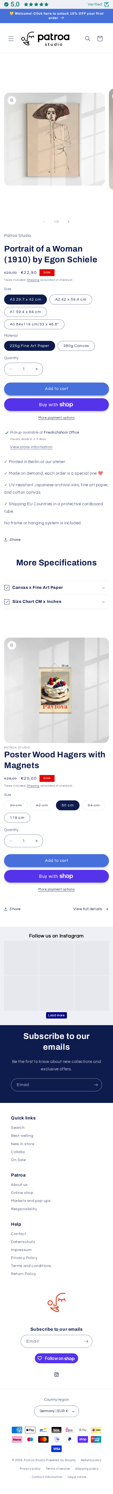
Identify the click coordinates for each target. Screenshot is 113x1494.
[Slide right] (69, 222)
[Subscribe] (96, 1084)
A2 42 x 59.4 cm (70, 299)
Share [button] (15, 540)
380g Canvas (76, 346)
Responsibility (24, 1209)
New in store (22, 1144)
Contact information (47, 1477)
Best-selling (22, 1136)
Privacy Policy (24, 1258)
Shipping (33, 280)
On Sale (18, 1160)
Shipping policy (86, 1468)
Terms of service (58, 1468)
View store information (31, 447)
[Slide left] (44, 222)
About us (19, 1185)
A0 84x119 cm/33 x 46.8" (34, 324)
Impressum (21, 1250)
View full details (87, 909)
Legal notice (77, 1477)
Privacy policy (30, 1468)
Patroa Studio (34, 1460)
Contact (18, 1234)
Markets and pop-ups (30, 1201)
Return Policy (23, 1274)
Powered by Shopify (61, 1460)
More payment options (56, 417)
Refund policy (91, 1460)
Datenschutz (23, 1242)
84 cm (97, 806)
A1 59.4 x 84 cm (25, 312)
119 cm (17, 818)
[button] (11, 39)
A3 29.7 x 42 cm (25, 299)
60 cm (68, 805)
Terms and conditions (31, 1266)
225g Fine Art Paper (29, 346)
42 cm (45, 806)
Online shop (22, 1193)
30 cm (19, 806)
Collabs (18, 1152)
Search (18, 1128)
